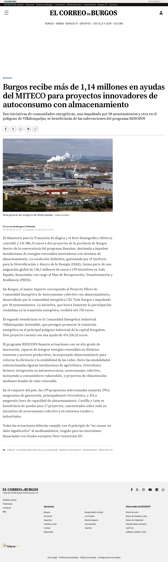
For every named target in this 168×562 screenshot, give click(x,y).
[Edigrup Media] (11, 545)
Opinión (88, 528)
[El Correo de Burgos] (83, 12)
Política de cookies (88, 557)
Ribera (60, 23)
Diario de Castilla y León (136, 516)
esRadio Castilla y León (136, 532)
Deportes (48, 520)
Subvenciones (90, 450)
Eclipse (20, 4)
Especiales (48, 532)
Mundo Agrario (91, 520)
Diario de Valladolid (134, 520)
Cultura (118, 23)
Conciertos (60, 4)
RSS (4, 512)
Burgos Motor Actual (94, 512)
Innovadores (90, 524)
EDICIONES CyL (154, 1)
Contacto (7, 508)
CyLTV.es (130, 528)
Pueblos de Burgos (44, 4)
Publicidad (7, 504)
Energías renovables (70, 450)
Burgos (49, 23)
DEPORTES (85, 23)
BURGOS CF (72, 23)
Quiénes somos (9, 500)
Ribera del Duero (74, 4)
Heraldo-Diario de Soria (136, 524)
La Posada (89, 516)
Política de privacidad (68, 557)
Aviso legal (52, 557)
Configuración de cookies (109, 557)
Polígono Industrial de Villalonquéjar (37, 450)
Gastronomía (90, 4)
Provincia (48, 516)
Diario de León (132, 512)
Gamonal (30, 4)
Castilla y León (102, 23)
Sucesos (113, 4)
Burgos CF (102, 4)
